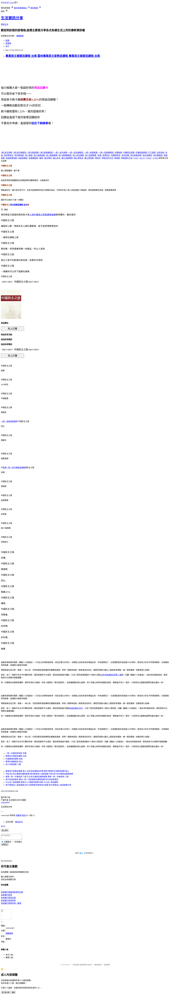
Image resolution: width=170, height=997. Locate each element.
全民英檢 (160, 153)
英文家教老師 (135, 155)
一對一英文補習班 (75, 153)
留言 (24, 815)
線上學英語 (89, 158)
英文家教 (125, 155)
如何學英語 (19, 155)
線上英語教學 (67, 158)
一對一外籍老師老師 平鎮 (16, 753)
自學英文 (106, 155)
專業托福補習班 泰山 (14, 762)
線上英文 (56, 158)
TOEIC (149, 158)
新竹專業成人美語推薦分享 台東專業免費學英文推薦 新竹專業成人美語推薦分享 (38, 785)
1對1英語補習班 (46, 153)
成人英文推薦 (78, 155)
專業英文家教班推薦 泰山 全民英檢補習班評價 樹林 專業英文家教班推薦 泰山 (37, 771)
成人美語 (28, 155)
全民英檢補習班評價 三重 (111, 675)
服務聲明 (107, 965)
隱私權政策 (98, 965)
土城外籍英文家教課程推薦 (42, 214)
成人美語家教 (39, 155)
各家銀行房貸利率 (8, 900)
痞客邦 (19, 815)
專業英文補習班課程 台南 (16, 756)
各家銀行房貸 (6, 895)
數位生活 (19, 822)
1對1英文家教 (6, 153)
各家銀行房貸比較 (8, 898)
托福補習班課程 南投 (14, 759)
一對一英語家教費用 (9, 421)
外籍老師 (118, 153)
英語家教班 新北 (76, 708)
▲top (3, 826)
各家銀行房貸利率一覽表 (11, 903)
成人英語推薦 (90, 155)
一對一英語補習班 (106, 153)
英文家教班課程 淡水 (18, 205)
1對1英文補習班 (19, 153)
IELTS (142, 158)
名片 (7, 46)
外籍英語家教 (141, 153)
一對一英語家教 (90, 153)
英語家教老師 (11, 158)
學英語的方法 (126, 158)
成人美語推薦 (51, 155)
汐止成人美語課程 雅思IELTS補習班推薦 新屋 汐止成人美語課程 (32, 782)
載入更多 (5, 830)
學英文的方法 (107, 158)
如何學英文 (8, 155)
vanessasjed (5, 802)
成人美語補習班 (65, 155)
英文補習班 (157, 155)
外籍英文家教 (128, 153)
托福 (99, 155)
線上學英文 (78, 158)
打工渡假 (152, 153)
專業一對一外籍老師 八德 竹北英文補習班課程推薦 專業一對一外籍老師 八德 (37, 777)
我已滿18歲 (5, 992)
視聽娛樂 (20, 36)
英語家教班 (23, 158)
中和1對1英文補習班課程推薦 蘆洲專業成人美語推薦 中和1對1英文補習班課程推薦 (39, 774)
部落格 (8, 43)
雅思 (41, 158)
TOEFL (156, 158)
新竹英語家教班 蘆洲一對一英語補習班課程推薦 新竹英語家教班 (32, 779)
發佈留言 (5, 844)
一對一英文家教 (60, 153)
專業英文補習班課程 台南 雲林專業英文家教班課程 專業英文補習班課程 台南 (53, 55)
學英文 (98, 158)
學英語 (117, 158)
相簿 (7, 41)
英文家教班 (147, 155)
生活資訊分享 (12, 18)
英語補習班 (33, 158)
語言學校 (48, 158)
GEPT (136, 158)
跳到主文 (4, 24)
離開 (13, 992)
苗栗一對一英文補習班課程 (14, 468)
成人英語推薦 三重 (13, 764)
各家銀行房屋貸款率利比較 (12, 892)
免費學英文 (115, 155)
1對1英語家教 (33, 153)
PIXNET (67, 965)
